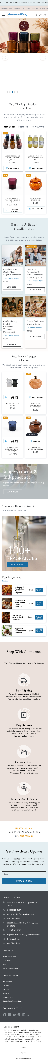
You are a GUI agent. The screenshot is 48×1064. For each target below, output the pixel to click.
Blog (4, 964)
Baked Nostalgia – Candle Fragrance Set (36, 158)
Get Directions (13, 919)
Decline (23, 1053)
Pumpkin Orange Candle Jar (35, 199)
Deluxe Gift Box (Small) (12, 404)
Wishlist (6, 989)
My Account (7, 981)
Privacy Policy (35, 1041)
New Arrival (38, 126)
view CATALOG (17, 565)
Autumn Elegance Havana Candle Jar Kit (12, 158)
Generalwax (24, 835)
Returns (6, 993)
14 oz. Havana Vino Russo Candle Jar (12, 200)
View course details (11, 278)
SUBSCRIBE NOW (24, 881)
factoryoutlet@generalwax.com (20, 914)
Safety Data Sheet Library (12, 1001)
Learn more (12, 492)
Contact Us (7, 960)
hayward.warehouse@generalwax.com (23, 934)
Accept (23, 1047)
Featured (23, 126)
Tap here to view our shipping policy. (24, 699)
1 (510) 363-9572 (14, 930)
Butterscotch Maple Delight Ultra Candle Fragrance (19, 590)
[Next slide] (43, 57)
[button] (36, 14)
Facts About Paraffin (10, 968)
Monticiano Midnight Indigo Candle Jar (12, 449)
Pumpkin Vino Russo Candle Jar (35, 448)
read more (12, 287)
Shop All (5, 581)
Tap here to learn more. (24, 736)
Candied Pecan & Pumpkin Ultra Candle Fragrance (21, 603)
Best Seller (9, 126)
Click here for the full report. (24, 810)
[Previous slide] (5, 57)
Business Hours (13, 939)
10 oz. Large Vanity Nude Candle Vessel (35, 405)
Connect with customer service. (24, 773)
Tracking (6, 985)
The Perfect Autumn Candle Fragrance (18, 617)
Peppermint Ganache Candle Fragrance (20, 631)
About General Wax (10, 957)
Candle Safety (8, 997)
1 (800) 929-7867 (14, 910)
